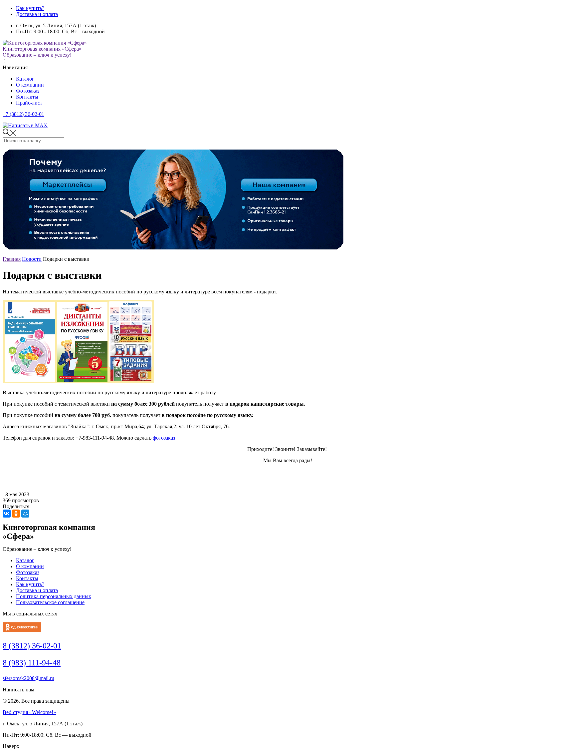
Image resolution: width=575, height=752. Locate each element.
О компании (30, 85)
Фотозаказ (27, 91)
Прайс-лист (29, 103)
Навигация (15, 67)
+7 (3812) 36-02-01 (23, 114)
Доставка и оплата (37, 14)
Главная (12, 259)
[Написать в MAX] (25, 125)
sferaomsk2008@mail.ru (28, 678)
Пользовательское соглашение (50, 602)
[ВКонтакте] (7, 514)
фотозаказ (164, 438)
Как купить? (30, 8)
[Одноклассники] (16, 514)
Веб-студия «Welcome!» (29, 712)
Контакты (27, 97)
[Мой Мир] (25, 514)
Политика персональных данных (53, 596)
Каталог (25, 79)
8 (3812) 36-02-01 (32, 645)
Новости (32, 259)
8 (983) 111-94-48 (32, 662)
